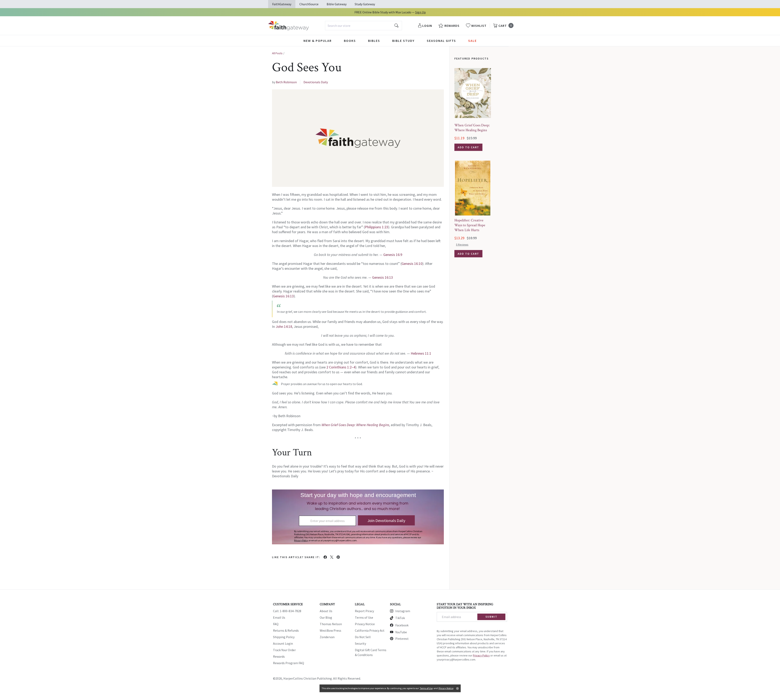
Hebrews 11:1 (421, 353)
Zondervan (327, 637)
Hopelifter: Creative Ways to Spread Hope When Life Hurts (469, 225)
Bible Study (403, 41)
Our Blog (326, 617)
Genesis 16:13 (382, 277)
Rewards (279, 656)
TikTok (400, 618)
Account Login (283, 643)
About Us (326, 611)
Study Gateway (365, 4)
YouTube (401, 632)
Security (360, 643)
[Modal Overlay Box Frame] (358, 516)
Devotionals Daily (315, 82)
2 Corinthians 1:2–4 (340, 367)
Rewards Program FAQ (288, 663)
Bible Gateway (337, 4)
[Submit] (396, 26)
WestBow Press (330, 630)
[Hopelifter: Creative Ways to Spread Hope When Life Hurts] (472, 188)
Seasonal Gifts (441, 41)
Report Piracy (364, 611)
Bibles (374, 41)
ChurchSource (308, 4)
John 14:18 (284, 326)
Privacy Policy (481, 655)
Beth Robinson (286, 82)
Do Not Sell (363, 637)
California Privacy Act (370, 630)
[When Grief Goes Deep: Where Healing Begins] (472, 93)
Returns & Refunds (286, 630)
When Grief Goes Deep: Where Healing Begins (472, 127)
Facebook (401, 625)
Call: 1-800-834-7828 (287, 611)
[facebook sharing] (325, 557)
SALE (472, 41)
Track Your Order (284, 650)
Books (350, 41)
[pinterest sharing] (338, 557)
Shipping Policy (284, 637)
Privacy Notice (365, 624)
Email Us (279, 617)
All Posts (277, 53)
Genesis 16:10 (412, 263)
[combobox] (363, 25)
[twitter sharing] (331, 557)
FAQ (275, 624)
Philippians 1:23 (376, 227)
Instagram (402, 611)
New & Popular (317, 41)
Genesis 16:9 (392, 254)
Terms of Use (364, 617)
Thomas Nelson (331, 624)
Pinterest (402, 639)
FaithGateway (281, 4)
